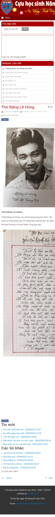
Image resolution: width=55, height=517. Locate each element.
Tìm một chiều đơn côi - (22, 429)
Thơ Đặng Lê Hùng (17, 107)
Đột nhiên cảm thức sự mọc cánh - (27, 440)
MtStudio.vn (32, 494)
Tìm (25, 29)
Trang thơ (15, 111)
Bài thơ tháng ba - (19, 468)
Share (5, 120)
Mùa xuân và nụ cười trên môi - (25, 444)
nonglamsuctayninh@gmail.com (30, 503)
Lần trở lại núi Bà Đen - (22, 453)
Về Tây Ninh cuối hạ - (21, 464)
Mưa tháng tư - (18, 460)
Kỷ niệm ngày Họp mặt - (22, 433)
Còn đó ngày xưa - (19, 437)
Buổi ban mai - (18, 457)
